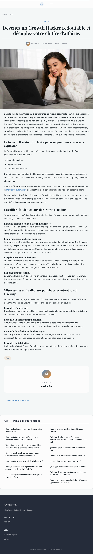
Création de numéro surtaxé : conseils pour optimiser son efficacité (68, 473)
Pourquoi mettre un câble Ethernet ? (65, 461)
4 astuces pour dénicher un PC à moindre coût (67, 448)
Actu (11, 14)
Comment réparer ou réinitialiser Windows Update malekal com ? (68, 481)
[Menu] (51, 4)
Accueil (5, 14)
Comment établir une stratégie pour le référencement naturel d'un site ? (21, 438)
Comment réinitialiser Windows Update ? (67, 455)
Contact (7, 539)
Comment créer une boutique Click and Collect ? (66, 430)
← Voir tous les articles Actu (16, 400)
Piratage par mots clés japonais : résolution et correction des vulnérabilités (23, 467)
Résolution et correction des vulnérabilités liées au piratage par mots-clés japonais (23, 446)
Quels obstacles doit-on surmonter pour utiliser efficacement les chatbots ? (22, 454)
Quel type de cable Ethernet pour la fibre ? (68, 466)
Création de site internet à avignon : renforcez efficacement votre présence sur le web (68, 439)
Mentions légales (10, 535)
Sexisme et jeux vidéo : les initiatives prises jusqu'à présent (23, 475)
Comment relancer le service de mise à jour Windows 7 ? (24, 430)
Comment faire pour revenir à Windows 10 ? (24, 461)
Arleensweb (10, 504)
